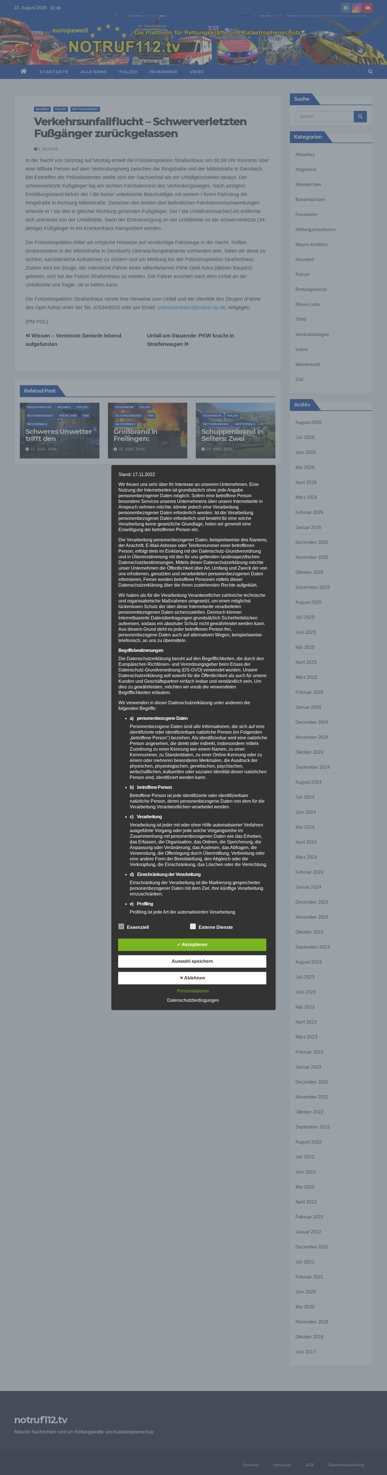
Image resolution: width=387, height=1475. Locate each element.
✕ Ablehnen (192, 978)
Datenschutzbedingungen (193, 1000)
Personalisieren (193, 991)
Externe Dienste (216, 927)
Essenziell (138, 927)
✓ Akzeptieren (192, 944)
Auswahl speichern (192, 961)
